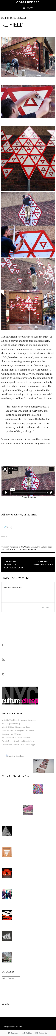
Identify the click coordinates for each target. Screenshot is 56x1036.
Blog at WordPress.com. (13, 1026)
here (48, 443)
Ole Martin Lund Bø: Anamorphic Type (18, 744)
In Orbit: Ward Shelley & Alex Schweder (19, 719)
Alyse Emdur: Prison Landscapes (42, 563)
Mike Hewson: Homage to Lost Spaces (18, 730)
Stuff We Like (10, 549)
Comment (45, 607)
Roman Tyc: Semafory (11, 723)
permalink (32, 549)
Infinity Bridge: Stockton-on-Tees (16, 726)
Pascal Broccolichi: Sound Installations (18, 740)
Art (22, 546)
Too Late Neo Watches (11, 733)
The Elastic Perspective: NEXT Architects (13, 564)
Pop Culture (42, 546)
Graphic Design (30, 546)
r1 (32, 336)
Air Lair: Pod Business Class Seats (16, 737)
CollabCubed (28, 2)
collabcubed (21, 18)
